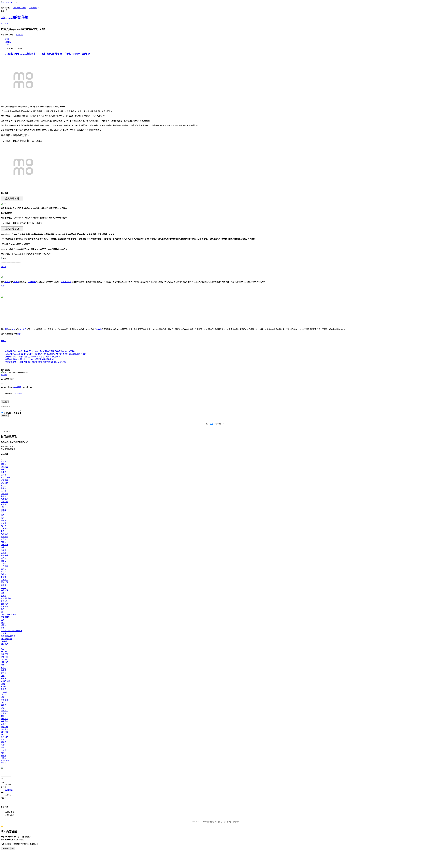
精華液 (3, 742)
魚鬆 (2, 286)
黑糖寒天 (4, 633)
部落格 (8, 42)
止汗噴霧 (4, 494)
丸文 (13, 329)
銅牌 (2, 676)
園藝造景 (4, 604)
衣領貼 (3, 461)
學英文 (3, 341)
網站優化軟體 (6, 639)
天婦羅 (3, 520)
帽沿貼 (3, 464)
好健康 (3, 577)
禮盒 (19, 334)
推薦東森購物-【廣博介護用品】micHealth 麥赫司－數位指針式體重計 (32, 357)
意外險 (3, 596)
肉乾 (2, 515)
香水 (2, 748)
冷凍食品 (4, 529)
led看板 (4, 692)
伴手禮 (3, 510)
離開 (12, 848)
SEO (2, 646)
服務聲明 (236, 822)
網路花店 (4, 651)
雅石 (2, 609)
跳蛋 (2, 716)
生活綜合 (19, 35)
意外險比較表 (6, 598)
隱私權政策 (227, 822)
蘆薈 (2, 739)
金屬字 (3, 678)
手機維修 (4, 721)
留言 (21, 387)
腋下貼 (3, 488)
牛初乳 (3, 588)
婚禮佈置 (4, 654)
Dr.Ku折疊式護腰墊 (8, 615)
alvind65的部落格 (14, 17)
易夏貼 (3, 486)
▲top (3, 397)
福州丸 (3, 526)
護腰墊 (3, 625)
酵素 (2, 593)
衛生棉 (3, 724)
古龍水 (3, 750)
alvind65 (4, 375)
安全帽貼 (4, 483)
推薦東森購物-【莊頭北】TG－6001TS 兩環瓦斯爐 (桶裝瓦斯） (30, 359)
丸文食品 (22, 329)
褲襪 (2, 697)
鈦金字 (3, 689)
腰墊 (2, 623)
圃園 (2, 753)
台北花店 (4, 660)
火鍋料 (3, 523)
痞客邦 (16, 387)
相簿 (7, 39)
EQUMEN (5, 760)
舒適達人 (4, 729)
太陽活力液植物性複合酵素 (11, 631)
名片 (7, 44)
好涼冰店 (4, 480)
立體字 (3, 673)
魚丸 (2, 518)
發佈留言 (5, 415)
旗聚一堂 (4, 502)
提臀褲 (3, 763)
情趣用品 (4, 711)
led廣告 (4, 686)
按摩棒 (3, 713)
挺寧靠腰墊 (5, 617)
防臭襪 (3, 475)
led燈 (3, 684)
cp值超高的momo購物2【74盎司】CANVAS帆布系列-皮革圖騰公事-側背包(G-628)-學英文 (40, 351)
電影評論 (18, 394)
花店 (2, 649)
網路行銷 (4, 732)
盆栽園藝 (4, 606)
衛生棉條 (4, 727)
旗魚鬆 (99, 329)
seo (2, 734)
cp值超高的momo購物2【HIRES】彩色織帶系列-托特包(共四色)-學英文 (47, 54)
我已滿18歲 (5, 848)
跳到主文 (4, 24)
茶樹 (2, 745)
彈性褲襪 (4, 700)
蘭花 (2, 612)
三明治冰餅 (5, 478)
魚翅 (2, 531)
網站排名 (4, 644)
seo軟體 (4, 641)
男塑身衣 (32, 282)
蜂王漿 (3, 585)
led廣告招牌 (5, 681)
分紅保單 (4, 601)
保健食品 (4, 580)
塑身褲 (3, 758)
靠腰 (2, 620)
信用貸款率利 (66, 282)
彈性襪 (3, 694)
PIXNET (198, 822)
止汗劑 (3, 491)
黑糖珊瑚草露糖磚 (8, 636)
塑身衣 (3, 267)
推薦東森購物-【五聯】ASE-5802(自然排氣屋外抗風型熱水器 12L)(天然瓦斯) (35, 362)
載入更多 (5, 402)
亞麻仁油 (4, 582)
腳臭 (2, 469)
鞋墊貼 (3, 496)
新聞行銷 (4, 737)
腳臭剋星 (4, 467)
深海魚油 (4, 590)
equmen (16, 282)
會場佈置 (4, 657)
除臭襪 (3, 472)
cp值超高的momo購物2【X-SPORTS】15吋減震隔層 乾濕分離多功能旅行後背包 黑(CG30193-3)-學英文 (45, 354)
